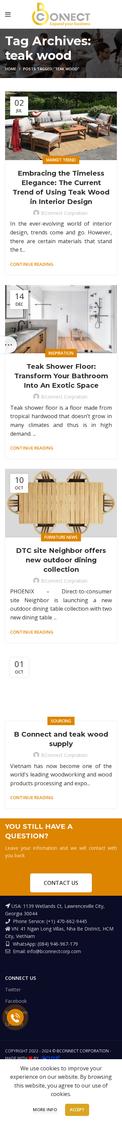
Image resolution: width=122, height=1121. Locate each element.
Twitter (13, 989)
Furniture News (61, 537)
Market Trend (61, 160)
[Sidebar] (8, 344)
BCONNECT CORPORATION (83, 1051)
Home (10, 68)
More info (45, 1109)
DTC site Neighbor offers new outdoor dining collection (61, 560)
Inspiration (61, 353)
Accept (77, 1110)
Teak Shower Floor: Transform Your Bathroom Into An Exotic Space (61, 375)
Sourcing (61, 721)
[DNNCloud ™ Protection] (50, 1058)
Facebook (16, 1001)
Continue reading (32, 264)
